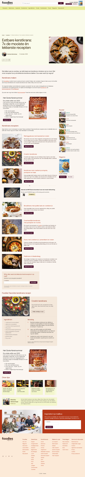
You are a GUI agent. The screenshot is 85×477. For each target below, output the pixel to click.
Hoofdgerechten (34, 445)
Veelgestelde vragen (76, 443)
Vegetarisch (43, 449)
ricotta (40, 225)
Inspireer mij (7, 120)
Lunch (32, 453)
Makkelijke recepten (45, 451)
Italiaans (43, 463)
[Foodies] (10, 3)
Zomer (42, 441)
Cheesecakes (55, 453)
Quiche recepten (56, 449)
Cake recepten (55, 447)
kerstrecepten (21, 92)
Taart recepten (55, 455)
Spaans (42, 461)
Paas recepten (66, 441)
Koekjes (54, 445)
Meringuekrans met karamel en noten (36, 136)
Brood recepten (55, 451)
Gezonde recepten (45, 455)
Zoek (61, 3)
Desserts (33, 447)
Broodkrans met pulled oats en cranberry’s (38, 206)
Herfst (42, 465)
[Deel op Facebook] (6, 60)
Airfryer (42, 447)
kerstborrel (43, 87)
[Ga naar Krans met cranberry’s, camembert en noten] (12, 244)
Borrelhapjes (34, 451)
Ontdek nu (31, 194)
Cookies (73, 451)
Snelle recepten (44, 453)
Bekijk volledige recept (38, 311)
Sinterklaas (65, 445)
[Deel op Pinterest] (9, 60)
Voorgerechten (34, 443)
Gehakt (42, 457)
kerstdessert (15, 89)
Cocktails (33, 469)
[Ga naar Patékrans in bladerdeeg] (12, 261)
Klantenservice (75, 441)
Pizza (32, 461)
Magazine (25, 443)
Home (3, 35)
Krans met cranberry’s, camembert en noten (39, 240)
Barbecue (43, 443)
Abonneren (68, 3)
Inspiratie (8, 35)
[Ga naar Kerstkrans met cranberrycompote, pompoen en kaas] (12, 175)
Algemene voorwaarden (77, 447)
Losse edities (25, 447)
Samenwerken (26, 449)
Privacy (73, 449)
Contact (73, 445)
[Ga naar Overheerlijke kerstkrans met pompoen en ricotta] (12, 226)
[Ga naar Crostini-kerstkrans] (12, 158)
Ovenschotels (34, 467)
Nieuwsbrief (25, 453)
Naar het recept (29, 146)
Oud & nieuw (65, 449)
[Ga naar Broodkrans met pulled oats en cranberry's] (12, 209)
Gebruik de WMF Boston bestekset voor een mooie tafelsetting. (38, 189)
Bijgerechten (34, 449)
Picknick (43, 445)
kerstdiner (6, 81)
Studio (24, 451)
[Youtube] (12, 456)
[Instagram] (3, 456)
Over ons (25, 441)
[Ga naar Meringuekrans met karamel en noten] (12, 141)
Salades (33, 455)
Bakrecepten (55, 443)
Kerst (64, 447)
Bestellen (75, 3)
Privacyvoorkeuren (76, 453)
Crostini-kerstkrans (30, 154)
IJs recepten (55, 441)
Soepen (33, 441)
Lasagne (33, 465)
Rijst (32, 463)
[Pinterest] (9, 456)
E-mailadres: (6, 280)
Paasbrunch (65, 443)
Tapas (32, 457)
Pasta (32, 459)
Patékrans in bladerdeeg (32, 256)
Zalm (42, 459)
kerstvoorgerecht (6, 89)
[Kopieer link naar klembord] (3, 60)
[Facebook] (6, 456)
